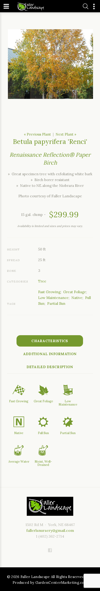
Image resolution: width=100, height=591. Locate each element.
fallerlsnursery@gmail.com (50, 530)
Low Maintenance (53, 298)
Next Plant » (66, 134)
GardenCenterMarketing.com (61, 582)
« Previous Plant (37, 134)
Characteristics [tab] (49, 341)
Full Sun (43, 433)
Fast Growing (49, 292)
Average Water (18, 461)
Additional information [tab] (50, 354)
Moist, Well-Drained (43, 463)
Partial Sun (56, 303)
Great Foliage (74, 292)
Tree (42, 281)
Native (76, 298)
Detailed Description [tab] (50, 367)
